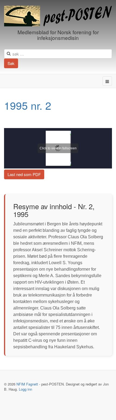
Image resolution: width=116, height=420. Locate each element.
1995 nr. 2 (27, 105)
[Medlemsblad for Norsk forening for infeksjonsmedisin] (58, 16)
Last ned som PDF (24, 174)
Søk (11, 63)
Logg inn (25, 389)
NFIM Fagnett (27, 384)
